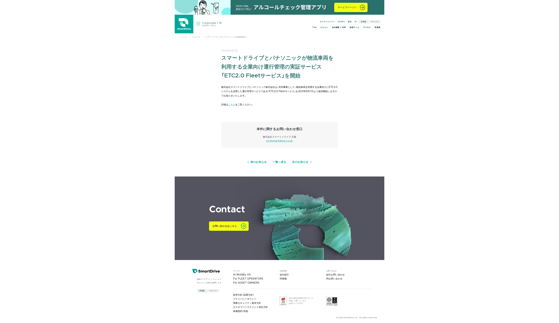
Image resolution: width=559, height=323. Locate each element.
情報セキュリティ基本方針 (247, 303)
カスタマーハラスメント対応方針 (250, 307)
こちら (231, 104)
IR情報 (283, 279)
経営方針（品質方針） (243, 295)
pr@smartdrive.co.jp (279, 141)
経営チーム (354, 27)
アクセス (367, 27)
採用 (350, 22)
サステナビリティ (327, 22)
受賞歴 (377, 27)
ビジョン (324, 27)
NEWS (341, 22)
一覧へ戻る (279, 162)
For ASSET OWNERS (246, 283)
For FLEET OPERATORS (248, 279)
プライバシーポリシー (244, 299)
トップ (184, 37)
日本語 (363, 22)
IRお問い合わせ (334, 279)
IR (356, 22)
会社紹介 (284, 275)
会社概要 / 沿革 (339, 27)
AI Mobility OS (242, 275)
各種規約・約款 (240, 311)
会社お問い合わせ (335, 275)
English (375, 22)
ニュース (196, 37)
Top (314, 27)
